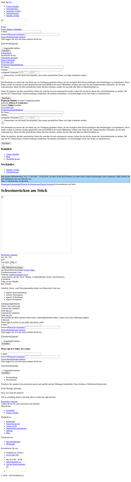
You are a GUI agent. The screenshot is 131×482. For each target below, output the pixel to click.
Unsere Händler (12, 6)
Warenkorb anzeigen (9, 58)
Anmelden (17, 29)
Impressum (10, 421)
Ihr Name (5, 67)
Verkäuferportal (12, 13)
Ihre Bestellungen (13, 442)
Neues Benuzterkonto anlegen (13, 37)
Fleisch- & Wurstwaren (30, 184)
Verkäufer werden (13, 11)
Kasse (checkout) (8, 60)
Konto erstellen (12, 413)
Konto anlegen (7, 29)
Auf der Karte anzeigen (15, 464)
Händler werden (12, 16)
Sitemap (9, 431)
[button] (32, 270)
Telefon (4, 70)
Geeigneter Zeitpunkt (9, 72)
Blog (8, 157)
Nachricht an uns (13, 159)
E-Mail (4, 32)
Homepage (5, 184)
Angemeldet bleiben (12, 48)
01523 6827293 (7, 62)
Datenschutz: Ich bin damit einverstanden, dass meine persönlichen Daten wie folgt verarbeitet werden (45, 75)
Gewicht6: (5, 262)
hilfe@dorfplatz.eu (13, 462)
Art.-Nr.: (4, 257)
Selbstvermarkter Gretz (18, 275)
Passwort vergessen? (16, 34)
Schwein (50, 184)
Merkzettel (10, 444)
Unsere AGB (11, 426)
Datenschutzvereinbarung (16, 428)
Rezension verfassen (9, 255)
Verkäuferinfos (12, 9)
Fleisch (43, 184)
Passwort (4, 34)
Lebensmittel (15, 184)
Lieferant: (5, 275)
